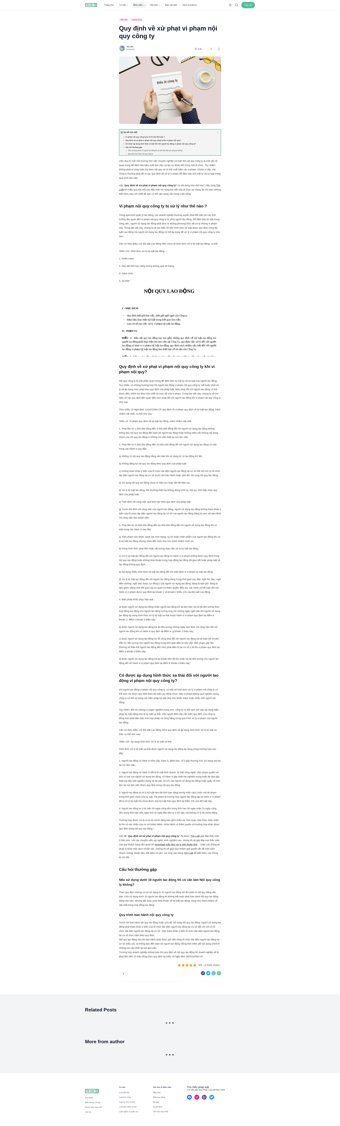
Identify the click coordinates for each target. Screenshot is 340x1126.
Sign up (248, 5)
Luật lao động (137, 20)
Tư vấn (122, 5)
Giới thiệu (89, 1098)
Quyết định (157, 1107)
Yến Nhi (129, 47)
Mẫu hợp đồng (159, 1097)
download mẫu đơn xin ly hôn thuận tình (176, 844)
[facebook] (203, 973)
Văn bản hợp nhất (160, 1111)
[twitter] (208, 973)
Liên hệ (88, 1112)
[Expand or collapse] (217, 132)
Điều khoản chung (92, 1102)
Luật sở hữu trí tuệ (127, 1102)
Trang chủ (109, 5)
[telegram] (213, 973)
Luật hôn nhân (125, 1097)
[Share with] (219, 49)
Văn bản (154, 5)
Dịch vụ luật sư (190, 5)
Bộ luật (156, 1102)
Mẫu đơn (157, 1092)
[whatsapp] (219, 973)
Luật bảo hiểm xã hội (128, 1107)
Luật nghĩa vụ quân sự (128, 1111)
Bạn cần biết (171, 5)
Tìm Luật (195, 836)
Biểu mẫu (137, 5)
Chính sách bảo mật (93, 1107)
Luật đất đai (124, 1092)
